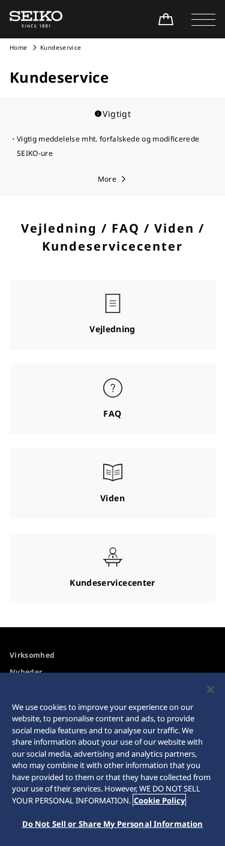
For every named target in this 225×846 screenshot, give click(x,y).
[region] (112, 759)
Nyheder (26, 672)
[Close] (210, 689)
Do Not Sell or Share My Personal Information (112, 823)
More (107, 179)
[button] (203, 19)
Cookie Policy (159, 800)
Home (18, 47)
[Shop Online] (165, 19)
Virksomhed (32, 655)
